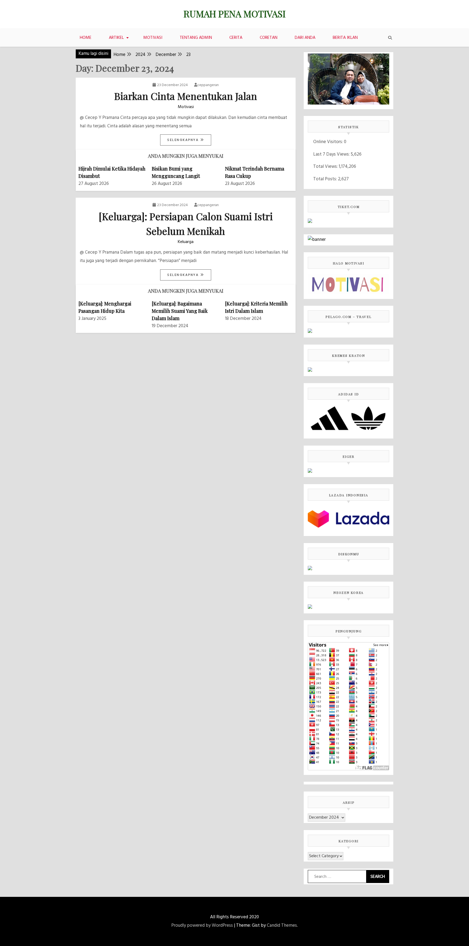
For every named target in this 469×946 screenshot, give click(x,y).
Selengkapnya (183, 140)
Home (85, 37)
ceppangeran (208, 85)
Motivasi (152, 37)
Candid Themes (282, 925)
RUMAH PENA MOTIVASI (234, 13)
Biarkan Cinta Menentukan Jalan (185, 95)
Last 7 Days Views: (332, 154)
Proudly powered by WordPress (202, 925)
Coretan (268, 37)
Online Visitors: (328, 142)
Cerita (235, 37)
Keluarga (186, 241)
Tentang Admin (196, 37)
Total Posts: (325, 179)
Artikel (116, 37)
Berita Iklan (345, 37)
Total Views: (326, 166)
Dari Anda (305, 37)
